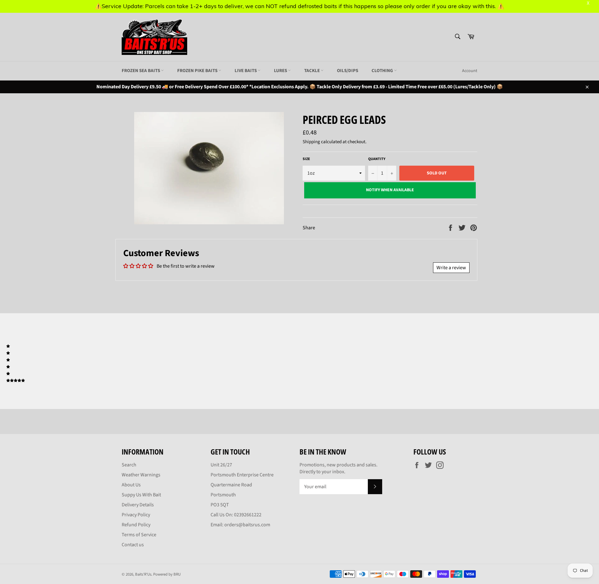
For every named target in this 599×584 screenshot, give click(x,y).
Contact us (133, 544)
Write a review (451, 267)
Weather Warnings (141, 474)
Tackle (312, 70)
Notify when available (390, 190)
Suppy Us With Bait (141, 494)
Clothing (383, 70)
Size (306, 159)
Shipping (311, 142)
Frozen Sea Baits (141, 70)
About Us (131, 484)
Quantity (376, 159)
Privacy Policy (136, 514)
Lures (281, 70)
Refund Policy (136, 524)
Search (129, 464)
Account (469, 71)
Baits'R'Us (143, 574)
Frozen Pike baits (197, 70)
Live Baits (246, 70)
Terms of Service (139, 534)
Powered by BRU (167, 574)
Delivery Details (138, 504)
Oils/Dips (347, 70)
